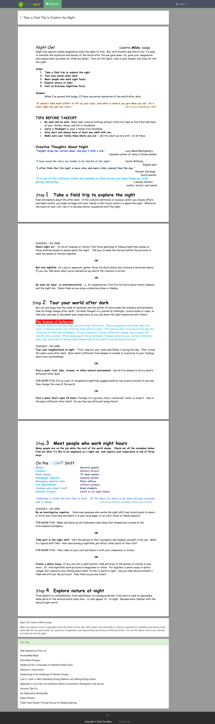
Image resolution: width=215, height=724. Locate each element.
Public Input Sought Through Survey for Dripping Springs (48, 702)
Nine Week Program (30, 660)
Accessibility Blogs (29, 655)
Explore (53, 4)
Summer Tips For (29, 688)
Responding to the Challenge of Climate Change (44, 674)
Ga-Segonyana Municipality (34, 693)
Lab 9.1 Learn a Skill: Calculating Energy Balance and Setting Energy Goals (58, 679)
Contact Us (124, 721)
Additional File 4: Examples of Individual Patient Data (46, 664)
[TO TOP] (107, 715)
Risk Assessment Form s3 (33, 650)
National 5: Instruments (31, 669)
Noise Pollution (27, 697)
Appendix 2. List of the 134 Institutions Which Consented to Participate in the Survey (62, 683)
